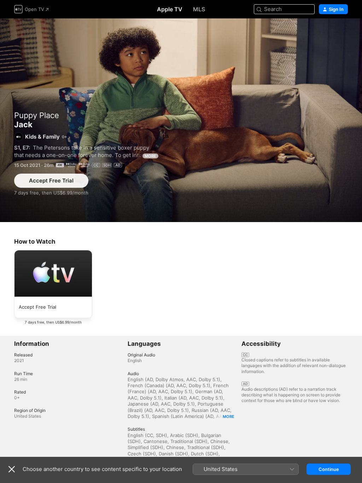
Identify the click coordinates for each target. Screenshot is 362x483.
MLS (199, 9)
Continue (329, 469)
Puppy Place (36, 115)
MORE (150, 155)
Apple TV (169, 9)
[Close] (11, 469)
